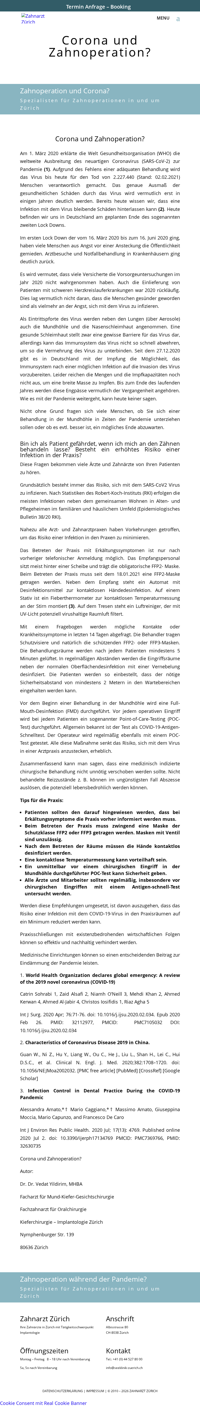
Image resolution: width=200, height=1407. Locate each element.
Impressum (95, 1391)
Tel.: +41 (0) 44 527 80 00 (124, 1359)
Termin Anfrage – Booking (98, 6)
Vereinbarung (80, 1359)
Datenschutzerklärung (62, 1391)
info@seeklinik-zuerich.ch (124, 1368)
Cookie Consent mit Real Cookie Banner (43, 1403)
